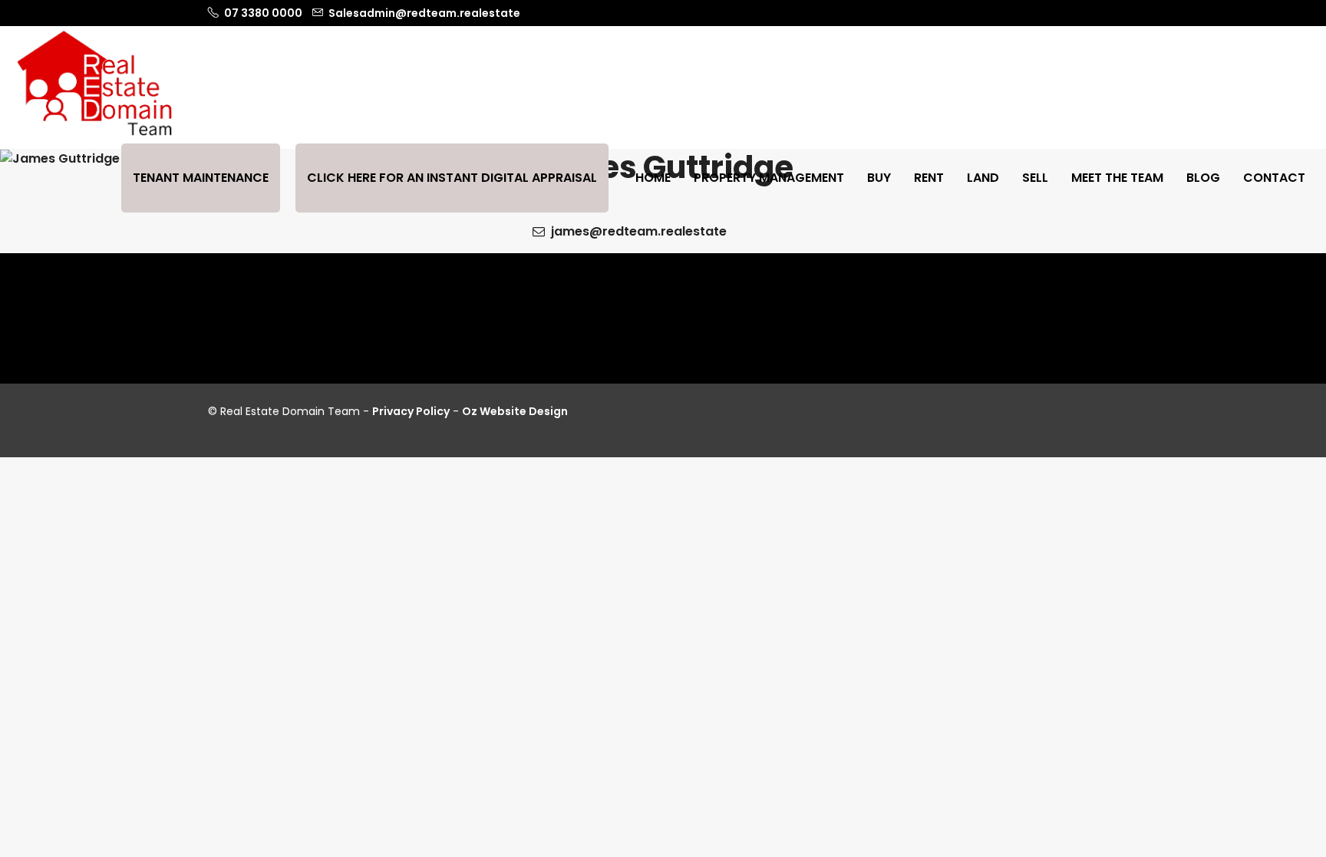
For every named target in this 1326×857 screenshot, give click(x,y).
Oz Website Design (515, 411)
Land (983, 177)
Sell (1035, 177)
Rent (929, 177)
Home (653, 177)
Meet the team (1117, 177)
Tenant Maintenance (201, 177)
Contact (1274, 177)
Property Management (769, 177)
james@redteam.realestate (637, 231)
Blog (1203, 177)
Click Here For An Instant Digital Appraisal (452, 177)
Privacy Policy (411, 411)
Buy (879, 177)
